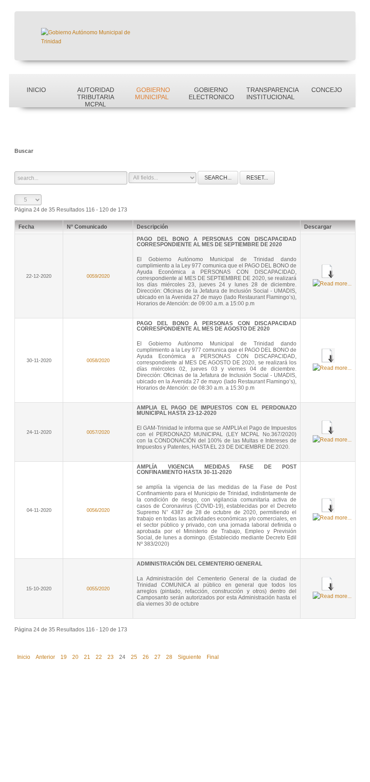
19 (63, 657)
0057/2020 (98, 432)
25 (134, 657)
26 (146, 657)
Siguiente (189, 657)
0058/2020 (98, 360)
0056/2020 (98, 510)
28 (169, 657)
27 (157, 657)
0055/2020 (98, 588)
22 (99, 657)
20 (75, 657)
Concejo (326, 89)
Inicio (36, 89)
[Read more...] (332, 283)
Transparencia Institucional (272, 93)
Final (213, 657)
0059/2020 (98, 276)
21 (87, 657)
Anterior (45, 657)
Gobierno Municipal (153, 93)
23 (110, 657)
